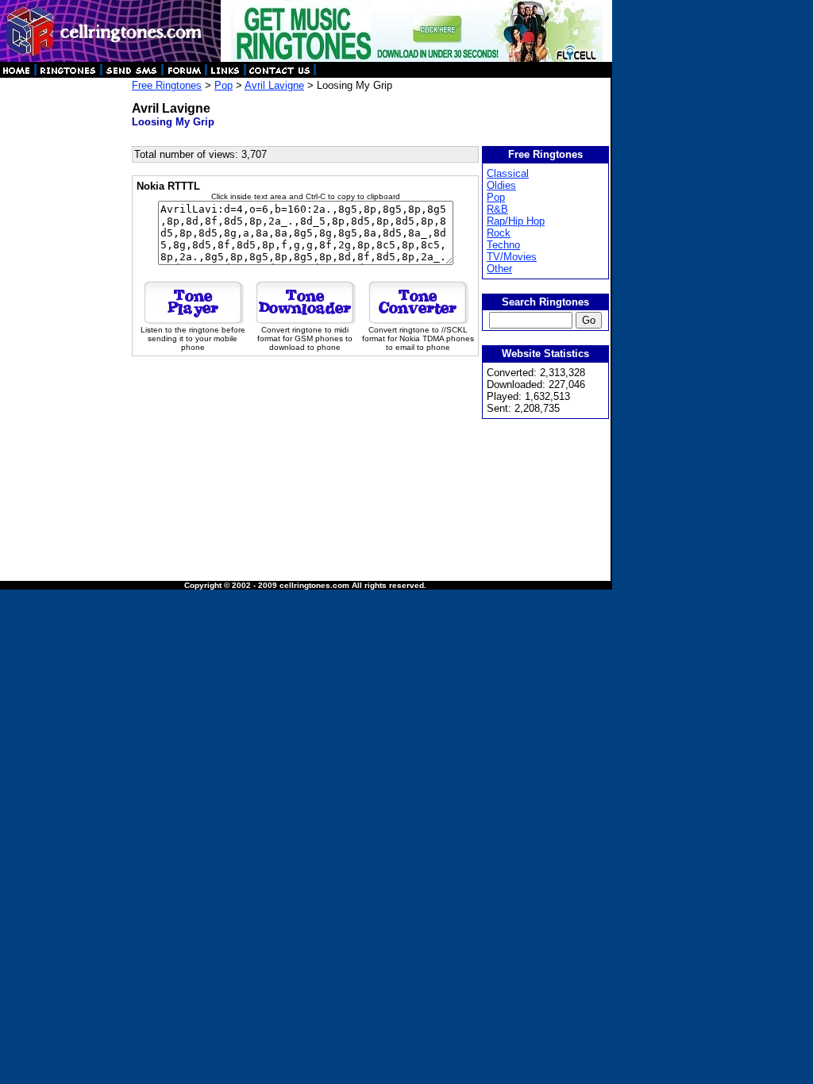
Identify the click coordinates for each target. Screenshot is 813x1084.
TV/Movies (512, 257)
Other (499, 269)
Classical (508, 173)
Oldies (501, 185)
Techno (503, 245)
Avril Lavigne (274, 85)
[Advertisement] (65, 317)
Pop (223, 85)
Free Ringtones (167, 85)
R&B (497, 209)
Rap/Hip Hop (516, 221)
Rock (499, 233)
